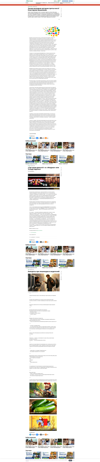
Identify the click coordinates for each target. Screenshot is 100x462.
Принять (70, 460)
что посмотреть (33, 232)
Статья (27, 2)
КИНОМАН (29, 165)
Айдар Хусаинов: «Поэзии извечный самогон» (65, 3)
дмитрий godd (33, 237)
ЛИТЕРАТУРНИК (30, 6)
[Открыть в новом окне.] (32, 138)
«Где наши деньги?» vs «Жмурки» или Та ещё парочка (41, 3)
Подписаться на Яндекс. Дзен (59, 1)
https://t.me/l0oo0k (39, 230)
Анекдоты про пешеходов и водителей (53, 2)
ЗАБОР (29, 269)
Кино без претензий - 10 (50, 4)
